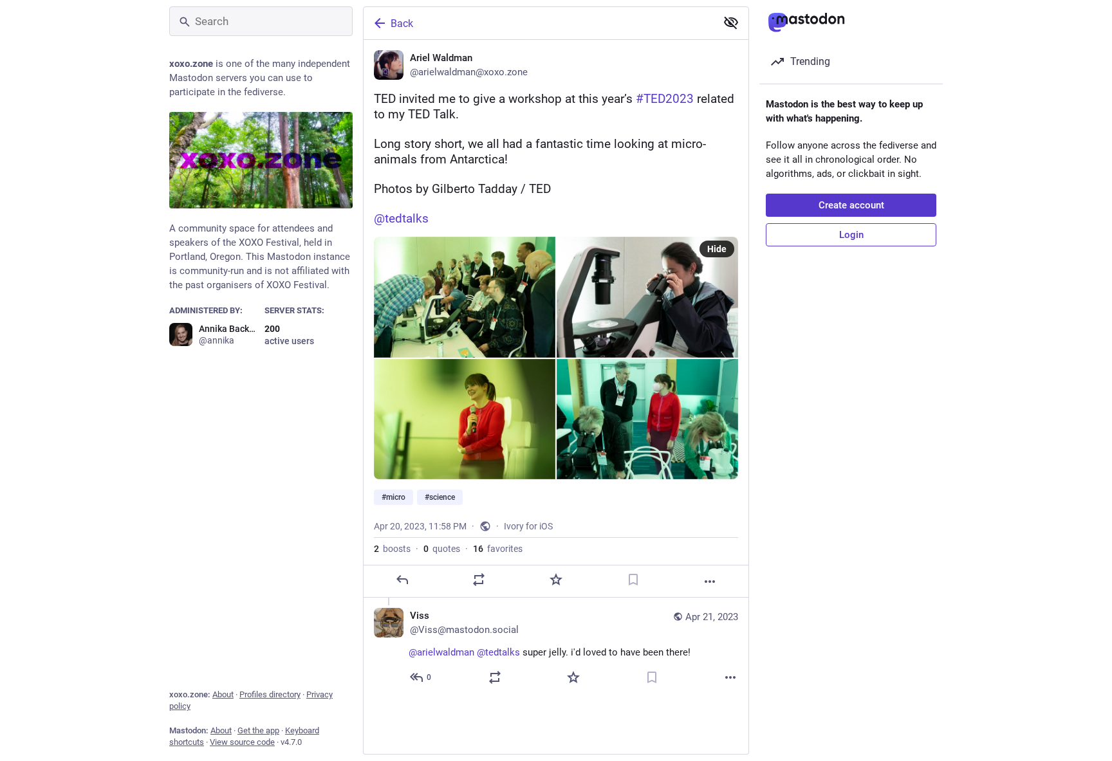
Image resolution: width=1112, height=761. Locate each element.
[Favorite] (556, 579)
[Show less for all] (731, 22)
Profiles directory (270, 694)
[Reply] (402, 579)
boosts (392, 549)
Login (851, 235)
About (223, 694)
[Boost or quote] (478, 579)
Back (402, 23)
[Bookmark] (633, 579)
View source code (242, 742)
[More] (710, 581)
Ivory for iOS (528, 526)
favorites (498, 549)
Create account (851, 205)
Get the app (258, 730)
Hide (717, 249)
